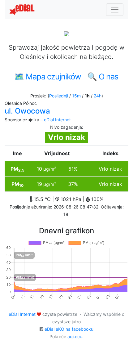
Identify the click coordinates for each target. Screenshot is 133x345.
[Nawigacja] (114, 9)
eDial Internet (57, 119)
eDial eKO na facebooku (69, 329)
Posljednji (58, 95)
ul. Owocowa (27, 110)
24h (97, 95)
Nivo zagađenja (66, 127)
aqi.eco (74, 336)
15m (76, 95)
